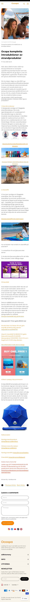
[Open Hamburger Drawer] (2, 4)
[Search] (24, 4)
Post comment (8, 523)
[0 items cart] (28, 4)
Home (3, 42)
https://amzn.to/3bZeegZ (16, 457)
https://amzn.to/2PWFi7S (9, 329)
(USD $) (6, 585)
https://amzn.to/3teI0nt (20, 452)
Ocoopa (8, 597)
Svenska (14, 584)
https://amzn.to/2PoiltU (9, 448)
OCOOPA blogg (10, 42)
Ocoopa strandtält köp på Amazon (12, 316)
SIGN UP (24, 579)
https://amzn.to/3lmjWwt (9, 441)
